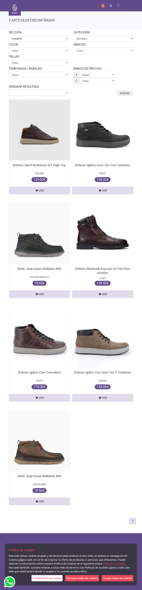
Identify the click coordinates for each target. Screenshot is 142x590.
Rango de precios (87, 68)
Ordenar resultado (24, 86)
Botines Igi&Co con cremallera (39, 372)
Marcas (80, 44)
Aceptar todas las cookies (117, 578)
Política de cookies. (114, 563)
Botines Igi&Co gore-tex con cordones (102, 165)
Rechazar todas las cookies (82, 578)
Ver (41, 190)
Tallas (14, 56)
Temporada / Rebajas (25, 68)
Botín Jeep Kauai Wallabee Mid (39, 269)
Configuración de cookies (47, 578)
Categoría (82, 32)
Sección (15, 32)
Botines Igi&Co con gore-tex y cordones (102, 372)
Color (13, 44)
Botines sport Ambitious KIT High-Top (39, 165)
